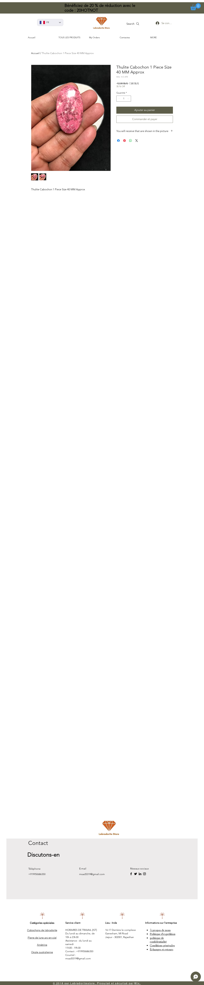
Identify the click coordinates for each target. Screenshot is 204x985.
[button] (195, 6)
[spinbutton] (124, 98)
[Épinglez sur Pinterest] (124, 140)
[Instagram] (144, 874)
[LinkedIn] (140, 874)
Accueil (35, 53)
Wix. (137, 983)
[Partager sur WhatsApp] (130, 140)
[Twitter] (135, 874)
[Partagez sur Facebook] (118, 140)
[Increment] (129, 98)
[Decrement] (119, 98)
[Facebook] (131, 874)
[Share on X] (136, 140)
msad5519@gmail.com (92, 874)
